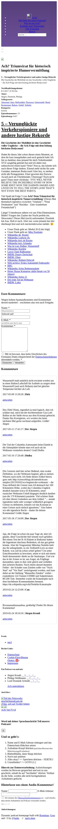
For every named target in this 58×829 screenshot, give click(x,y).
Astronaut (5, 102)
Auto (12, 102)
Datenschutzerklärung (46, 356)
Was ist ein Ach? (32, 23)
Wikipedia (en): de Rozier (19, 240)
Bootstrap (44, 815)
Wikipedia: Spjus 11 (17, 277)
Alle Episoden (32, 29)
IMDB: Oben (14, 257)
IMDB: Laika (14, 282)
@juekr (15, 818)
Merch (32, 31)
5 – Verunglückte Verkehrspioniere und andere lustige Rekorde (25, 129)
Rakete (15, 105)
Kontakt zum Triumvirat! (32, 26)
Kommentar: (8, 326)
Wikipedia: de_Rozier (18, 235)
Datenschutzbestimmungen (29, 798)
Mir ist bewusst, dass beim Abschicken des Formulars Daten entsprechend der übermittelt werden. (29, 357)
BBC (10, 265)
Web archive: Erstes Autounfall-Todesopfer (28, 263)
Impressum (12, 663)
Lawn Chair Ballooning (19, 251)
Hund (47, 102)
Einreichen (7, 363)
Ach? (34, 17)
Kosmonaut (6, 105)
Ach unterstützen (15, 686)
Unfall (21, 105)
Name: (5, 308)
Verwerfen (19, 363)
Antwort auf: (7, 314)
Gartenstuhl (39, 102)
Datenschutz (13, 654)
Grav (52, 815)
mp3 (9, 642)
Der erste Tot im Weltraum (20, 279)
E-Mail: (6, 320)
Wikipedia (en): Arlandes (19, 243)
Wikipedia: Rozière (16, 249)
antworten (7, 400)
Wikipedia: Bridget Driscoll (20, 260)
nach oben (30, 818)
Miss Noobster (35, 232)
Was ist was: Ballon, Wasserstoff (23, 246)
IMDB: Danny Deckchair (19, 254)
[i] (3, 730)
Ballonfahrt (20, 102)
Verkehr (28, 105)
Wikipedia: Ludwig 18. (18, 237)
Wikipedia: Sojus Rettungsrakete (23, 268)
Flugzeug (30, 102)
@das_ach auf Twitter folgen (15, 704)
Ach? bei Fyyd (8, 709)
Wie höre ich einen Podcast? (32, 20)
